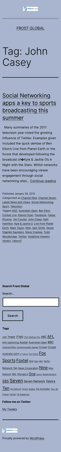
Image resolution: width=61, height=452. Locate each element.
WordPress (37, 438)
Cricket (43, 347)
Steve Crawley (33, 232)
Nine (28, 227)
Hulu (36, 361)
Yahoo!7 (17, 240)
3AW (4, 337)
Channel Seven (47, 197)
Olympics (22, 374)
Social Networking (42, 202)
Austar (24, 342)
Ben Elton (44, 210)
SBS (5, 381)
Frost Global (31, 28)
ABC (44, 336)
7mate (11, 336)
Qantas (39, 374)
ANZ (14, 210)
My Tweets (9, 409)
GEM (31, 361)
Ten (5, 388)
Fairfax (25, 354)
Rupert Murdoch (49, 374)
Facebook (40, 215)
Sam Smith (38, 227)
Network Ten (9, 368)
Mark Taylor (17, 227)
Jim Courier (20, 219)
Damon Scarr (25, 215)
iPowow (7, 219)
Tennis (25, 389)
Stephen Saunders (13, 232)
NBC (41, 361)
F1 (21, 354)
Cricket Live (9, 215)
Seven (49, 227)
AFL (50, 336)
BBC (51, 342)
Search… (8, 293)
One (32, 374)
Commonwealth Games (27, 347)
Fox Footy (33, 354)
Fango (51, 215)
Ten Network (15, 389)
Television (16, 206)
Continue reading (43, 181)
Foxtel (22, 360)
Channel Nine (29, 197)
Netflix (47, 361)
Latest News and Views (16, 202)
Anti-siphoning (10, 342)
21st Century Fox (32, 337)
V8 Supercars (23, 394)
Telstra (50, 381)
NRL (14, 374)
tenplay (32, 389)
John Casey (35, 219)
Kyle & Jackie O (23, 223)
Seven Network (34, 381)
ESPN (16, 354)
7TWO (19, 336)
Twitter (22, 236)
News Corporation (28, 368)
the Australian (43, 389)
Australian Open (28, 210)
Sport (5, 206)
